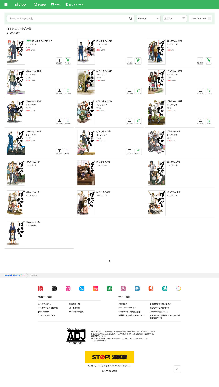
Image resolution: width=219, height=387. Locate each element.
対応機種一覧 (74, 304)
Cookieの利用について (159, 312)
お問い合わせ (43, 312)
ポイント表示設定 (76, 312)
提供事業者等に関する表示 (160, 304)
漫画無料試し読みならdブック (14, 275)
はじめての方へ (44, 304)
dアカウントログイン (46, 315)
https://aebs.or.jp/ (99, 341)
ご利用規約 (122, 304)
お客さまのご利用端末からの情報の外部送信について (165, 316)
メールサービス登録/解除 (48, 308)
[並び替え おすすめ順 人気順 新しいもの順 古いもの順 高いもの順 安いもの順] (149, 18)
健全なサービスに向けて (159, 308)
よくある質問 (74, 308)
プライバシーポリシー (127, 308)
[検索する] (130, 18)
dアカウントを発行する (99, 365)
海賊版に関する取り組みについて (131, 315)
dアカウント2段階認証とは (129, 312)
